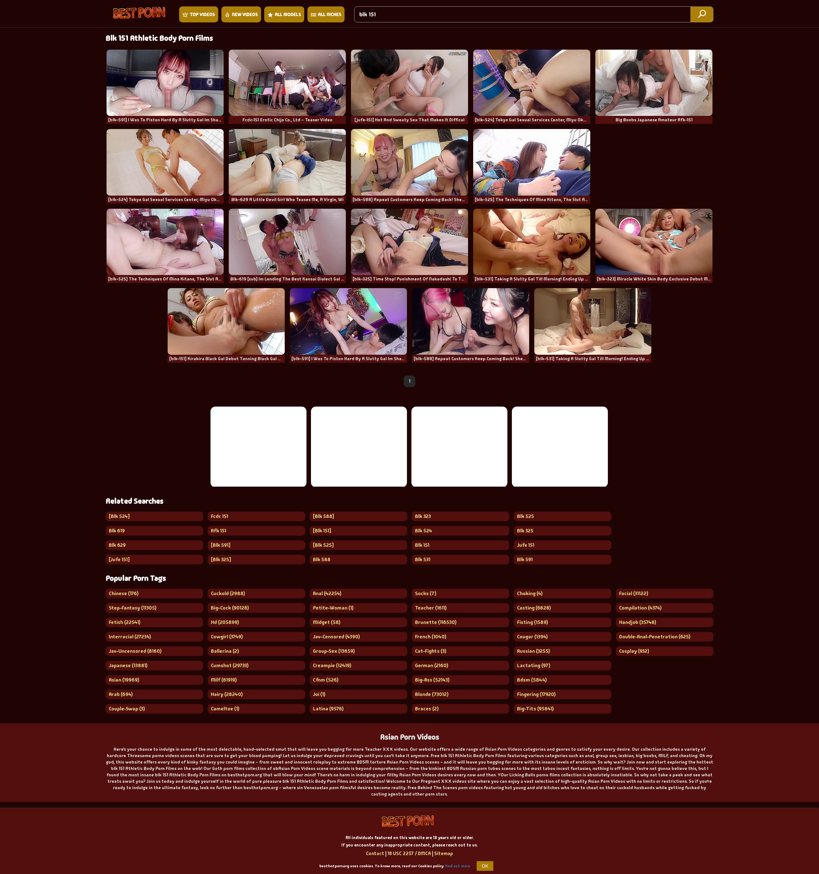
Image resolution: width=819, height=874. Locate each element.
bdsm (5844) (532, 679)
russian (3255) (533, 651)
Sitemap (443, 853)
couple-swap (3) (127, 708)
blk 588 (321, 559)
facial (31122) (633, 593)
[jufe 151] (119, 559)
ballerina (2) (225, 651)
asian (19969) (124, 679)
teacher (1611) (431, 607)
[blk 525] (323, 545)
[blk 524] (119, 516)
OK (485, 866)
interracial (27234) (130, 636)
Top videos (202, 14)
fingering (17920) (536, 694)
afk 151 (218, 530)
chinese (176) (124, 593)
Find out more (457, 866)
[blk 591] (220, 545)
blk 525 (525, 516)
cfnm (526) (325, 679)
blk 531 (422, 559)
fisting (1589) (532, 622)
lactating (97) (533, 665)
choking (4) (530, 593)
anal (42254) (327, 593)
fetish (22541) (124, 622)
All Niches (329, 14)
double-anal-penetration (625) (654, 636)
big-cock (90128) (230, 607)
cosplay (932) (634, 651)
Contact (375, 853)
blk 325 (525, 530)
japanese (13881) (128, 665)
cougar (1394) (532, 636)
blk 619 (117, 530)
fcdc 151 (219, 516)
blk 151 (422, 545)
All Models (288, 14)
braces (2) (427, 708)
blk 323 (423, 516)
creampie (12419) (332, 665)
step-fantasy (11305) (132, 607)
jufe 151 (525, 545)
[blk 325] (221, 559)
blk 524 (423, 530)
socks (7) (425, 593)
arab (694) (121, 694)
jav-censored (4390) (336, 636)
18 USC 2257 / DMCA (409, 853)
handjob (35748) (637, 622)
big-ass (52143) (432, 679)
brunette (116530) (436, 622)
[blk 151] (322, 530)
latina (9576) (328, 708)
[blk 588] (323, 516)
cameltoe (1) (225, 708)
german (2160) (431, 665)
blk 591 (525, 559)
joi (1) (319, 694)
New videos (245, 14)
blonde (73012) (432, 694)
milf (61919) (224, 679)
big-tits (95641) (535, 708)
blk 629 (117, 545)
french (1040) (430, 636)
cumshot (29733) (230, 665)
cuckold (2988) (228, 593)
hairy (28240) (227, 694)
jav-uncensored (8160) (135, 651)
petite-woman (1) (333, 607)
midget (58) (326, 622)
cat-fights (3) (430, 651)
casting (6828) (534, 607)
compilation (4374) (640, 607)
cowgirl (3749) (227, 636)
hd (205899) (225, 622)
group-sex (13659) (334, 651)
